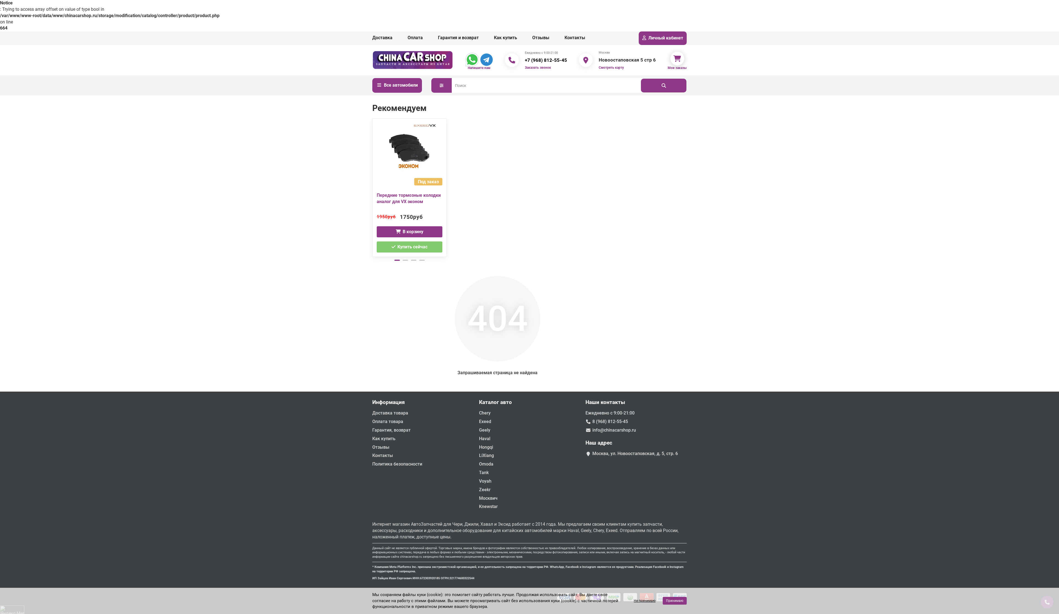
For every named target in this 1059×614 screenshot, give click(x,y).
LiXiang (486, 455)
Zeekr (485, 489)
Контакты (575, 37)
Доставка (382, 37)
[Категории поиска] (441, 85)
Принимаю (674, 601)
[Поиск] (663, 85)
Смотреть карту (611, 68)
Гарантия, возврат (391, 430)
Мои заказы (677, 68)
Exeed (485, 421)
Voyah (485, 481)
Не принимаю (645, 601)
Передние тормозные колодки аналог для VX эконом (409, 198)
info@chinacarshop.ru (614, 430)
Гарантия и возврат (458, 37)
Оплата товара (387, 421)
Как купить (505, 37)
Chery (485, 413)
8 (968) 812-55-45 (610, 421)
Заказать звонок (538, 68)
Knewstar (488, 506)
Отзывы (540, 37)
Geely (484, 430)
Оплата (415, 37)
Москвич (488, 498)
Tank (484, 472)
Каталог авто (495, 402)
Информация (388, 402)
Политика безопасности (397, 464)
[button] (373, 187)
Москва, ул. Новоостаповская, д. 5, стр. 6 (635, 453)
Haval (484, 438)
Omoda (486, 464)
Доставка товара (390, 413)
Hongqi (486, 447)
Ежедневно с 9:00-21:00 (610, 413)
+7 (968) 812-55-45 (546, 60)
